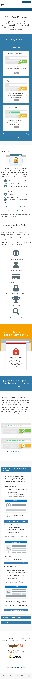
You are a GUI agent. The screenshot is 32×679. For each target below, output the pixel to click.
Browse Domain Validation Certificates (16, 521)
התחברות (14, 1)
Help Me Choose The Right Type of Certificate (15, 469)
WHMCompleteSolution (19, 667)
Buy (16, 73)
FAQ (6, 622)
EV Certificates (17, 211)
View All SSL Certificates (13, 617)
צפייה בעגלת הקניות (26, 2)
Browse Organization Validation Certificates (16, 563)
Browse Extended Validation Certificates (16, 610)
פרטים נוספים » (16, 386)
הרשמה (18, 1)
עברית (9, 1)
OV (9, 211)
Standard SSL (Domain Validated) (11, 207)
